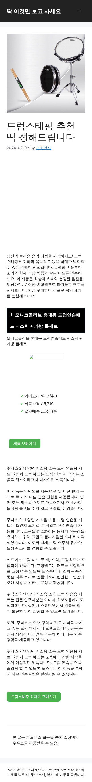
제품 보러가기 (24, 443)
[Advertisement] (46, 205)
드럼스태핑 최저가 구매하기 (33, 696)
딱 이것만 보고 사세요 (34, 11)
